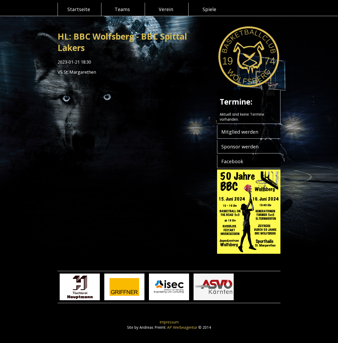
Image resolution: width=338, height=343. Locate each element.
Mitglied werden (239, 132)
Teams (122, 9)
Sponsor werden (240, 146)
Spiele (209, 9)
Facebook (232, 161)
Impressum (169, 322)
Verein (166, 9)
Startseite (78, 9)
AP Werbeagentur (182, 327)
